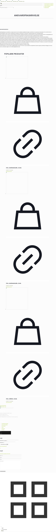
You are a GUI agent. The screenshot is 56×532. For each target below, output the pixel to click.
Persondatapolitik (4, 424)
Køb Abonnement (9, 171)
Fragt (2, 427)
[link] (13, 7)
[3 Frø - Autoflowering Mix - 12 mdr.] (27, 67)
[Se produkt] (27, 165)
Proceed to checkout (3, 453)
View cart (8, 453)
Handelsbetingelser (5, 423)
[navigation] (28, 450)
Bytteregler (3, 426)
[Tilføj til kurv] (27, 121)
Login (7, 444)
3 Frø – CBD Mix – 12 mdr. (11, 398)
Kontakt (3, 429)
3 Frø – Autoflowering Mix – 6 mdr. (13, 283)
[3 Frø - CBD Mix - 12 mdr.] (27, 299)
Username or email (3, 440)
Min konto (3, 428)
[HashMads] (12, 1)
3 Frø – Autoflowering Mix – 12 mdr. (14, 167)
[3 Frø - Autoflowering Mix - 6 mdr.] (27, 183)
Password (2, 442)
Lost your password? (3, 446)
